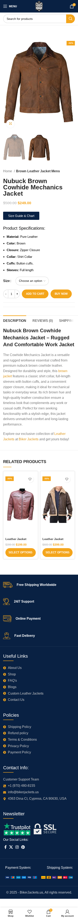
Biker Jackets (28, 439)
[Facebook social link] (5, 847)
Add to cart (35, 293)
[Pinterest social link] (23, 847)
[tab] (14, 320)
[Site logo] (39, 6)
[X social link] (11, 847)
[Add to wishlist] (30, 479)
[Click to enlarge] (10, 124)
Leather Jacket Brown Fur (52, 540)
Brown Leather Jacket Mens (38, 171)
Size (6, 281)
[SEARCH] (70, 18)
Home (8, 171)
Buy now (61, 293)
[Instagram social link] (17, 847)
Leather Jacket (15, 539)
